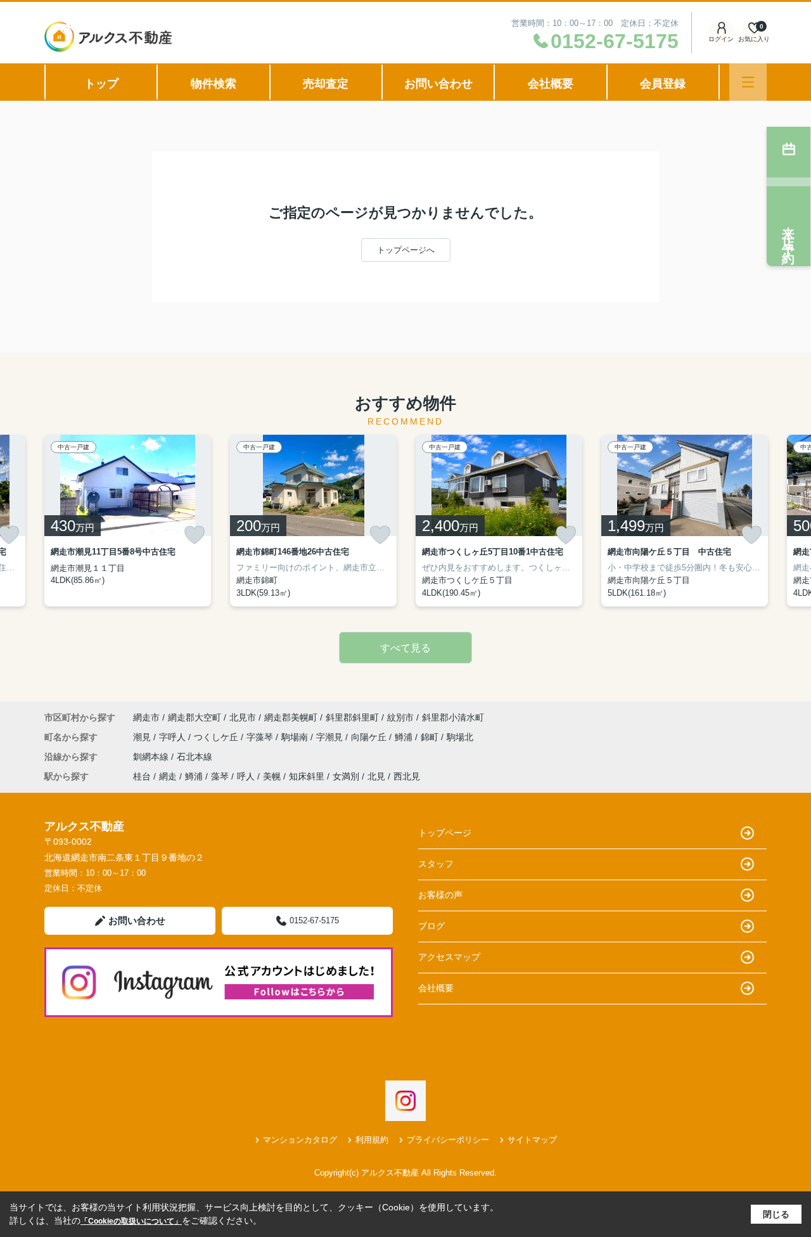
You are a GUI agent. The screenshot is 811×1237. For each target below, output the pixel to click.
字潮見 (330, 737)
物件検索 (213, 83)
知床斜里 (306, 776)
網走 (168, 776)
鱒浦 (405, 737)
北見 (376, 776)
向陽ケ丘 (370, 737)
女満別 (346, 776)
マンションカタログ (300, 1139)
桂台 (142, 776)
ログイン (721, 38)
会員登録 (663, 83)
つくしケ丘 (217, 737)
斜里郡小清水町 (453, 717)
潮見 (143, 737)
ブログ (431, 926)
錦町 (431, 737)
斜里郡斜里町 (352, 717)
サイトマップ (532, 1139)
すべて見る (405, 648)
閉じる (776, 1214)
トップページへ (406, 250)
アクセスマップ (449, 957)
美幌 (272, 776)
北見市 (242, 717)
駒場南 (295, 737)
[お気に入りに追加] (194, 534)
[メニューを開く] (748, 82)
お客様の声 (440, 895)
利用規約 (371, 1139)
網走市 (146, 717)
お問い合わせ (438, 83)
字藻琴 (261, 737)
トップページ (444, 833)
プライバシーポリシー (448, 1139)
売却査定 (325, 83)
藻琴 (220, 776)
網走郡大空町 (194, 717)
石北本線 (194, 757)
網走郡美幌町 (290, 717)
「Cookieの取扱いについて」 (131, 1221)
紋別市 (400, 717)
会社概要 (550, 83)
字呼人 (173, 737)
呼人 (246, 776)
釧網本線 (152, 757)
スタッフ (436, 864)
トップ (101, 83)
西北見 (406, 776)
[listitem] (127, 520)
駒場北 (460, 737)
